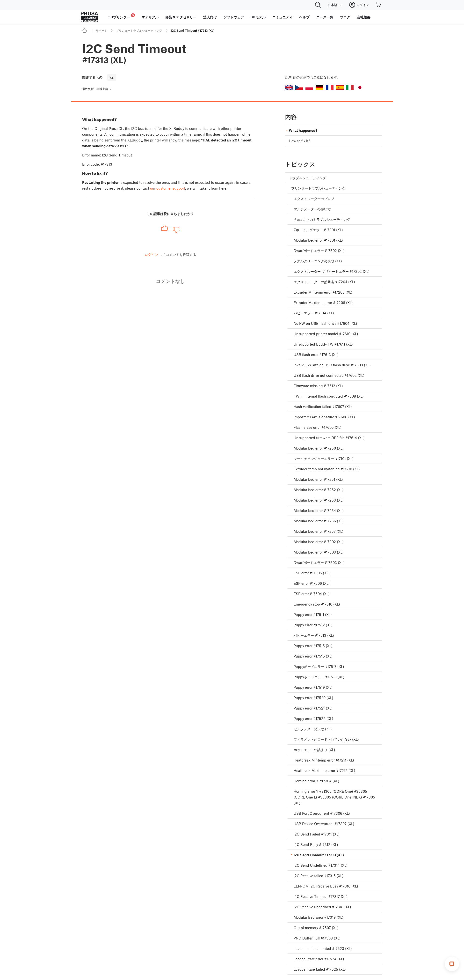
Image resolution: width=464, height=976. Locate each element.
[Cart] (379, 5)
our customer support (167, 188)
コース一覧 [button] (324, 17)
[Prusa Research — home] (89, 16)
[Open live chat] (452, 964)
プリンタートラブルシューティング (139, 30)
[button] (289, 87)
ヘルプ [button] (304, 17)
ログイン (151, 254)
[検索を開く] (318, 5)
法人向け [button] (210, 17)
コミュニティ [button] (282, 17)
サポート (101, 30)
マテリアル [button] (150, 17)
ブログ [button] (345, 17)
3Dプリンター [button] (121, 16)
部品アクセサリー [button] (180, 17)
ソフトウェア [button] (234, 17)
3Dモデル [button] (258, 17)
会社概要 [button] (363, 17)
